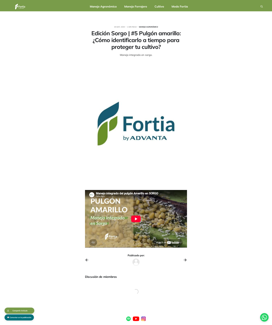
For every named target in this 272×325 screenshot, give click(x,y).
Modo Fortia (180, 6)
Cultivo (159, 6)
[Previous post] (87, 260)
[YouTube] (136, 318)
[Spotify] (128, 318)
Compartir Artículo (19, 311)
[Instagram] (143, 318)
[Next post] (185, 260)
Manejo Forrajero (135, 6)
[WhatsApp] (264, 317)
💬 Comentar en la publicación (19, 317)
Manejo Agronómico (103, 6)
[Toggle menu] (28, 6)
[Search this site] (262, 6)
